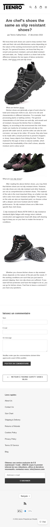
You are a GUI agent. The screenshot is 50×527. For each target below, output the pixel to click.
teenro (21, 519)
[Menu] (45, 7)
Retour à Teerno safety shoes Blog (27, 378)
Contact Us (9, 407)
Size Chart (9, 413)
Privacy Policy (10, 439)
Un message (7, 338)
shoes (14, 60)
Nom (4, 318)
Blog (6, 452)
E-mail (5, 328)
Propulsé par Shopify (30, 519)
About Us (8, 401)
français (24, 496)
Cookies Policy (11, 432)
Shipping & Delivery (12, 420)
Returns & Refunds (12, 426)
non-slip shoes (15, 179)
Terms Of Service (12, 445)
